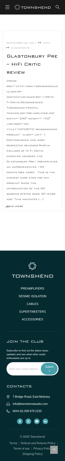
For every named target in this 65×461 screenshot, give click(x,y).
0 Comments (20, 48)
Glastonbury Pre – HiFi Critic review (32, 64)
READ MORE (14, 206)
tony (46, 43)
